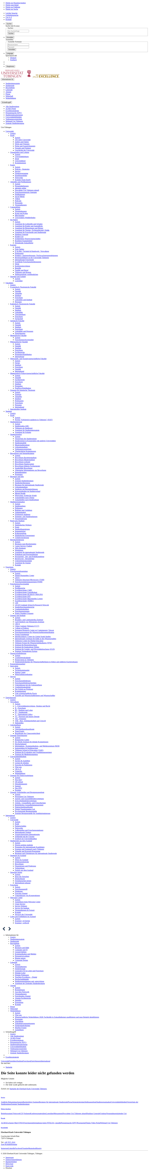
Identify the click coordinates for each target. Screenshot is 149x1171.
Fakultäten (9, 283)
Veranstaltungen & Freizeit (24, 910)
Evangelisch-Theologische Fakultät (23, 287)
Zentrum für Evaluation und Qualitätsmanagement (33, 752)
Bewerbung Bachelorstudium (25, 458)
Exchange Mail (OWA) (15, 1123)
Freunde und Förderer (23, 148)
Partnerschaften (20, 826)
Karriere (13, 245)
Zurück (13, 133)
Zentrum (18, 394)
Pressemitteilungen (22, 186)
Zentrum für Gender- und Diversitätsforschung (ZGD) (35, 649)
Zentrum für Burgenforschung (26, 645)
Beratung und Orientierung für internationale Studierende (36, 853)
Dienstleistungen (21, 784)
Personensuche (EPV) (14, 113)
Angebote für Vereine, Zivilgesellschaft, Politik (32, 230)
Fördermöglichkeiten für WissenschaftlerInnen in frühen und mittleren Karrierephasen (46, 662)
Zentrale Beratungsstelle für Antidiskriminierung (32, 813)
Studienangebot (16, 434)
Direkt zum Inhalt (12, 5)
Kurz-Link (9, 1166)
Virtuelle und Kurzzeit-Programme (27, 851)
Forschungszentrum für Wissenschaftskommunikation (34, 632)
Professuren (19, 253)
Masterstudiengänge (22, 445)
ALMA (4, 1123)
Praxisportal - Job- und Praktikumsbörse (29, 557)
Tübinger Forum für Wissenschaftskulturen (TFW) (33, 643)
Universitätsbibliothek (14, 117)
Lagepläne (19, 281)
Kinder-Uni (19, 237)
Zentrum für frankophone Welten (27, 647)
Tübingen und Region (23, 272)
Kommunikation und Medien (25, 954)
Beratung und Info (17, 477)
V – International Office (23, 714)
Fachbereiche (20, 352)
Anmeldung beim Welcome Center (27, 902)
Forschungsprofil (21, 889)
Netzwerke (19, 178)
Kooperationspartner (17, 664)
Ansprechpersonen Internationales (27, 834)
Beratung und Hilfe (22, 948)
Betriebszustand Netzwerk (10, 1114)
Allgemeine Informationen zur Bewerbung (30, 470)
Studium (18, 295)
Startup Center (20, 672)
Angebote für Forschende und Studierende (30, 232)
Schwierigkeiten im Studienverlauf (27, 491)
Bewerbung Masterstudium (25, 460)
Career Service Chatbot (23, 546)
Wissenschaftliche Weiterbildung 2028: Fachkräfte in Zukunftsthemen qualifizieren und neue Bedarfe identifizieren (57, 1017)
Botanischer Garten (22, 740)
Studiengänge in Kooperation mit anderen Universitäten (35, 441)
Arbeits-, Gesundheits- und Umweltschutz (30, 803)
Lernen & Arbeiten (22, 763)
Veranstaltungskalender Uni (116, 1114)
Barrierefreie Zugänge (31, 1102)
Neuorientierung (21, 519)
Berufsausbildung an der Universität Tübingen (32, 258)
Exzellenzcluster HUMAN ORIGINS (29, 594)
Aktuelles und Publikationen (20, 182)
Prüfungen (19, 508)
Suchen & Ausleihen (22, 761)
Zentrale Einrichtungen (18, 735)
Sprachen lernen (16, 872)
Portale (3, 1118)
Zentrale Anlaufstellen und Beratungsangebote (27, 792)
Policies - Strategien (22, 169)
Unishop (103, 1114)
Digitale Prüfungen (22, 975)
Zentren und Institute (17, 615)
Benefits (18, 268)
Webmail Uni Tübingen (14, 121)
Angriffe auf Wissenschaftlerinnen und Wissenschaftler (35, 695)
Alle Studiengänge (12, 106)
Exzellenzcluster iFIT (23, 597)
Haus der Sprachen (22, 877)
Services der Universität (23, 914)
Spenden (18, 1000)
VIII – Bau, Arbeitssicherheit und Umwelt (30, 721)
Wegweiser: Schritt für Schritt (26, 495)
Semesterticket (20, 531)
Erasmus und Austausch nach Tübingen (29, 849)
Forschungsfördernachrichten (25, 683)
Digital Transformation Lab (25, 809)
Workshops (19, 550)
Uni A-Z (9, 17)
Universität (10, 131)
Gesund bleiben (20, 952)
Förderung (19, 891)
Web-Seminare (20, 548)
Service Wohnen (21, 906)
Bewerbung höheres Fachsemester (27, 466)
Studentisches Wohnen (23, 525)
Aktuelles (18, 293)
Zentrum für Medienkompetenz (26, 754)
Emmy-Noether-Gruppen (24, 613)
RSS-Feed (9, 1164)
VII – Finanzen (20, 719)
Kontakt (9, 19)
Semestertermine (79, 1102)
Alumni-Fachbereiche (23, 998)
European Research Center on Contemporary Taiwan (34, 630)
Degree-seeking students (24, 845)
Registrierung (20, 990)
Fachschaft (19, 319)
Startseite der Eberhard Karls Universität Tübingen (28, 1089)
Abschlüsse (19, 1021)
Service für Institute (22, 908)
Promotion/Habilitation (23, 354)
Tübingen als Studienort (23, 428)
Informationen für (7, 79)
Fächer (17, 363)
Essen (17, 527)
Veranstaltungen (21, 205)
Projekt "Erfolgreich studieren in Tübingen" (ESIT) (34, 420)
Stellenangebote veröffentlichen (26, 274)
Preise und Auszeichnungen (25, 146)
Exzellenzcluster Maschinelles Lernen (29, 599)
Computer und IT (21, 950)
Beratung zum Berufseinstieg (25, 544)
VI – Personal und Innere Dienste (27, 717)
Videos (17, 199)
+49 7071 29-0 (9, 1142)
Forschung (19, 298)
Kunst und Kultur (21, 213)
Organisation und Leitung (19, 152)
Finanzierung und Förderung (25, 866)
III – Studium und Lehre (24, 710)
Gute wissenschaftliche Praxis (26, 693)
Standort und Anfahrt (18, 277)
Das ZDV (18, 788)
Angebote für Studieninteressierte (27, 430)
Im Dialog (14, 220)
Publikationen (20, 194)
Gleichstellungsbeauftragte (24, 729)
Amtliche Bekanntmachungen (12, 1102)
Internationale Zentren (23, 832)
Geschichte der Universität (24, 150)
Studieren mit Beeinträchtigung (26, 489)
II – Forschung (20, 708)
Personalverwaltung (22, 956)
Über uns (18, 767)
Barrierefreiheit (11, 1162)
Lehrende (9, 90)
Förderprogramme (21, 173)
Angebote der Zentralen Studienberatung (30, 983)
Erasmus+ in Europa (22, 921)
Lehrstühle (19, 312)
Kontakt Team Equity (23, 180)
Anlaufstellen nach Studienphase (27, 500)
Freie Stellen (19, 249)
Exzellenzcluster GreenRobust (26, 592)
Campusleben (15, 207)
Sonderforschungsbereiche (24, 607)
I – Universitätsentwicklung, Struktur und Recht (32, 706)
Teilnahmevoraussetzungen (25, 1023)
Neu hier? (18, 780)
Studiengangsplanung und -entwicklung (29, 981)
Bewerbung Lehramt (22, 462)
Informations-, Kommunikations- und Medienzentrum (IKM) (37, 746)
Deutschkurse (20, 879)
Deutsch (13, 58)
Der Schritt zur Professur (24, 689)
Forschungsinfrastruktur (19, 571)
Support (18, 786)
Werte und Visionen (22, 144)
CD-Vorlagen (25, 1114)
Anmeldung (19, 1030)
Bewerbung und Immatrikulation (22, 453)
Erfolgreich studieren (22, 514)
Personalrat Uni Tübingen (24, 797)
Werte (17, 264)
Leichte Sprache (11, 13)
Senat (17, 159)
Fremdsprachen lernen (23, 881)
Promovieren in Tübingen (24, 660)
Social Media (20, 197)
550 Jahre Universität (22, 140)
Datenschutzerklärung (14, 1160)
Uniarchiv (18, 771)
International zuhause (22, 883)
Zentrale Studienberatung (15, 123)
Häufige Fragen (20, 1028)
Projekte (18, 790)
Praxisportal (81, 1123)
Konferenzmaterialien (38, 1114)
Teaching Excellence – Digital (26, 977)
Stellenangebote (90, 1102)
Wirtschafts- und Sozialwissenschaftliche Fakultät (28, 359)
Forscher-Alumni (21, 893)
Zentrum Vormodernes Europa (26, 651)
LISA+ (17, 578)
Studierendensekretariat (14, 115)
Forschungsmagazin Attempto (26, 192)
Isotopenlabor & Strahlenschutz (26, 748)
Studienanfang (20, 506)
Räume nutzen (20, 958)
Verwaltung (14, 702)
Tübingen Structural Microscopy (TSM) (29, 580)
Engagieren (19, 1002)
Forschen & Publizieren (23, 765)
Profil (12, 135)
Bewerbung (19, 864)
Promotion (19, 386)
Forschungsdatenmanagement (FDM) (28, 582)
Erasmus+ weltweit (22, 923)
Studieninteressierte (13, 83)
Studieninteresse (16, 422)
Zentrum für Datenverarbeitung (21, 775)
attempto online (20, 188)
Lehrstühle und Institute (23, 300)
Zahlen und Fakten (22, 142)
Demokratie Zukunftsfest (24, 243)
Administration (20, 512)
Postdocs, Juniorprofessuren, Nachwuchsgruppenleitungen (36, 255)
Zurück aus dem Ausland (24, 870)
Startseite (9, 1067)
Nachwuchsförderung (18, 653)
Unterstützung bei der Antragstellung (28, 685)
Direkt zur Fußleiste (13, 7)
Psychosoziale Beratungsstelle (26, 811)
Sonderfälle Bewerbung (23, 468)
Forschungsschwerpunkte (24, 340)
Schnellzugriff (6, 102)
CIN (16, 603)
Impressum (10, 1157)
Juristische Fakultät (17, 321)
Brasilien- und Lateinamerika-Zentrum (29, 620)
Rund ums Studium (17, 521)
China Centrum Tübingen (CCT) (27, 626)
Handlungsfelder (21, 175)
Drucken (9, 1168)
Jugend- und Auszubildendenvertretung (29, 799)
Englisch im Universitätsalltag (26, 839)
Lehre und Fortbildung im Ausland (23, 917)
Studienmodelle (20, 443)
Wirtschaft (9, 96)
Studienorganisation (17, 502)
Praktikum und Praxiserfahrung (26, 554)
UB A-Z (18, 769)
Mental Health (20, 493)
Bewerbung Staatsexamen (24, 464)
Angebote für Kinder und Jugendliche (29, 226)
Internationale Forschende (24, 260)
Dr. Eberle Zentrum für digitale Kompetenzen (31, 742)
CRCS (17, 624)
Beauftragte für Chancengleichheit (27, 733)
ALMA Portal (11, 109)
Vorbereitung (19, 868)
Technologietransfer (22, 670)
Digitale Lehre (20, 973)
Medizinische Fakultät (18, 335)
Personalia (18, 203)
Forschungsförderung (23, 681)
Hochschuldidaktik (22, 979)
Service (17, 171)
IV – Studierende (21, 712)
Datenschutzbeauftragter (24, 807)
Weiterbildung (11, 98)
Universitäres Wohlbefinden (25, 218)
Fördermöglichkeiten (22, 1026)
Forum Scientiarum (22, 634)
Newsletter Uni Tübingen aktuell (27, 190)
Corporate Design (21, 960)
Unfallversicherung (22, 538)
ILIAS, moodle (55, 1123)
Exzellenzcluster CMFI (23, 590)
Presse (8, 94)
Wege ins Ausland (21, 860)
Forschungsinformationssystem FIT (37, 1123)
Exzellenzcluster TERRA (24, 601)
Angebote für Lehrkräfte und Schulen (28, 224)
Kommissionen (20, 163)
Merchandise (19, 215)
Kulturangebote (20, 533)
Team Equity (19, 731)
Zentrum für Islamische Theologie (22, 390)
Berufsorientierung (17, 540)
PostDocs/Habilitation (23, 388)
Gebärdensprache (12, 15)
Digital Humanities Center (24, 575)
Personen (18, 302)
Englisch (13, 60)
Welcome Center (16, 898)
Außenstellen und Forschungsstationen (29, 830)
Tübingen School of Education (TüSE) (29, 750)
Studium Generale (21, 234)
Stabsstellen (19, 723)
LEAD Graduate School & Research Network (32, 605)
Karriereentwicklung (22, 266)
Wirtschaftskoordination (23, 674)
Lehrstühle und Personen (24, 331)
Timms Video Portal (93, 1123)
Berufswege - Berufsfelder (24, 559)
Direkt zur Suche (12, 9)
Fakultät (18, 291)
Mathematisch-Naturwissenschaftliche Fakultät (27, 373)
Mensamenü (58, 1114)
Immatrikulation (21, 472)
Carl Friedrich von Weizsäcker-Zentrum (29, 622)
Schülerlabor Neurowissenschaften (27, 239)
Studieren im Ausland (18, 855)
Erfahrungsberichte (22, 862)
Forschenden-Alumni (22, 996)
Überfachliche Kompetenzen (25, 451)
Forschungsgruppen (22, 611)
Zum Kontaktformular (9, 1144)
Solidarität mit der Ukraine (24, 837)
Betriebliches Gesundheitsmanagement (29, 805)
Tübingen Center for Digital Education (29, 641)
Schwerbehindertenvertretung (26, 801)
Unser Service (20, 904)
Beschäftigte (10, 88)
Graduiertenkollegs (22, 609)
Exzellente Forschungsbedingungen (28, 262)
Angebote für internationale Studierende (29, 552)
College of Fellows (22, 628)
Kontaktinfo (4, 1127)
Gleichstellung (20, 314)
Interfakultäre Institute (18, 409)
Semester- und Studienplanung (26, 517)
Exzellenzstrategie (12, 111)
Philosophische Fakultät (19, 342)
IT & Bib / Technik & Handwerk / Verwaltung (32, 251)
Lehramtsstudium (21, 447)
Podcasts (18, 201)
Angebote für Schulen (23, 432)
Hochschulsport (20, 744)
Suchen (11, 33)
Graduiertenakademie (23, 658)
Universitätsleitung (22, 157)
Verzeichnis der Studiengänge (26, 439)
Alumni (8, 92)
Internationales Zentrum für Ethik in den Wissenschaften (35, 639)
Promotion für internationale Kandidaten (29, 847)
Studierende (10, 86)
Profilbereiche (20, 588)
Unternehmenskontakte (23, 561)
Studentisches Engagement (25, 535)
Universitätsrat (20, 161)
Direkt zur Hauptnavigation (16, 3)
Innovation (14, 666)
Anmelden (11, 49)
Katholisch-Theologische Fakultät (22, 304)
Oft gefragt (19, 782)
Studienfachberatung (22, 483)
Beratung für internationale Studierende (29, 485)
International (19, 357)
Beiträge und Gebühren (23, 510)
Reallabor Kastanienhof (23, 241)
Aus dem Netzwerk (22, 992)
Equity (12, 165)
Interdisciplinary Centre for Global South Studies (33, 637)
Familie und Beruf (21, 270)
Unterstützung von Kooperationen (27, 895)
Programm (19, 1019)
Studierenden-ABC (22, 426)
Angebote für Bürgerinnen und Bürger (29, 228)
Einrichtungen (20, 333)
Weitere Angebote (6, 1109)
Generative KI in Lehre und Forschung (29, 971)
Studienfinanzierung (22, 529)
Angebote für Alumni (23, 563)
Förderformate (20, 969)
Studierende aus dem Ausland (21, 841)
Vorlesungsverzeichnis (14, 119)
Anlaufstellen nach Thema (24, 498)
